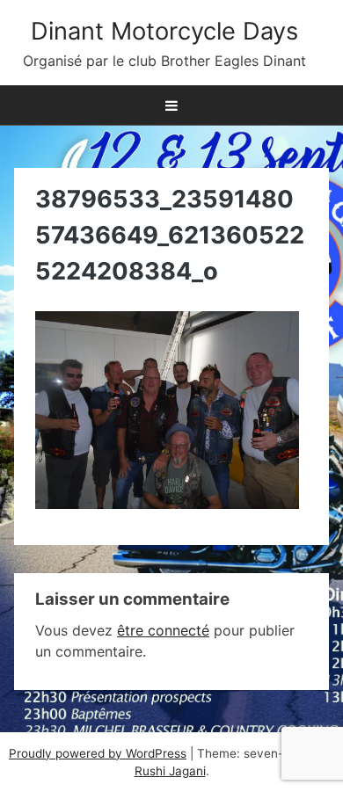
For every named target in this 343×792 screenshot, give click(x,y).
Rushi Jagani (170, 771)
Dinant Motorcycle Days (164, 31)
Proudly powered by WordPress (97, 753)
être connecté (163, 630)
